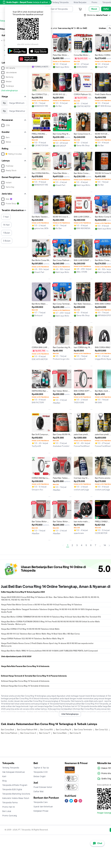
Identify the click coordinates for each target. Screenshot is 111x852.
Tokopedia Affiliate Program (14, 785)
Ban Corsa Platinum (9, 733)
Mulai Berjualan (80, 2)
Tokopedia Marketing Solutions (16, 794)
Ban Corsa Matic (60, 733)
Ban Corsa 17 (44, 733)
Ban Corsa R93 (46, 729)
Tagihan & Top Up (41, 768)
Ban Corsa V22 (101, 729)
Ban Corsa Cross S (28, 733)
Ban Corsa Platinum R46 (27, 729)
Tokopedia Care (41, 802)
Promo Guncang (9, 815)
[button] (97, 15)
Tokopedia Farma (9, 802)
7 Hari (6, 217)
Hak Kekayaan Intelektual (13, 772)
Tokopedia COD (41, 772)
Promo (94, 2)
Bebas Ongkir (40, 776)
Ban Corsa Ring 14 (63, 729)
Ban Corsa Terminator (83, 729)
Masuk (94, 9)
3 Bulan (6, 240)
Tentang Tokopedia (60, 2)
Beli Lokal (6, 811)
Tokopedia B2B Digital (12, 789)
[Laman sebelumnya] (63, 545)
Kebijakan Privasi (41, 811)
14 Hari (6, 225)
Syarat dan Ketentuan (43, 806)
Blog (4, 781)
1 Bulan (6, 233)
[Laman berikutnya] (109, 545)
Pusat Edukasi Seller (43, 787)
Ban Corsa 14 (75, 733)
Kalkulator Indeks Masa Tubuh (15, 798)
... (100, 545)
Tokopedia (4, 21)
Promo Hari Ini (8, 807)
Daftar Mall (39, 791)
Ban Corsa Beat (7, 729)
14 (105, 545)
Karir (4, 776)
